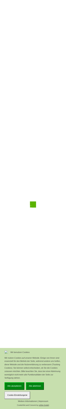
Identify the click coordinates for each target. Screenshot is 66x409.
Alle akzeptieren (14, 386)
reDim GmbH (44, 405)
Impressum (43, 401)
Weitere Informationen (27, 401)
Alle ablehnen (35, 386)
